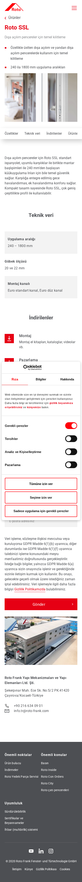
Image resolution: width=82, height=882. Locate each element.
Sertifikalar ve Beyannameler (14, 821)
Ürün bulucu (13, 763)
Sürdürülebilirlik (15, 811)
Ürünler (14, 18)
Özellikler (11, 133)
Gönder (39, 604)
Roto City (47, 783)
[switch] (71, 438)
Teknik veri (32, 133)
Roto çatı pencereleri (55, 790)
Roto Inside (48, 770)
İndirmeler (11, 770)
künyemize (34, 407)
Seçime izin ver (41, 497)
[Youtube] (31, 851)
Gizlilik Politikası (46, 869)
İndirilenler (54, 133)
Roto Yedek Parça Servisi (21, 776)
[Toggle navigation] (74, 8)
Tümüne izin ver (41, 484)
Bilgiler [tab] (41, 379)
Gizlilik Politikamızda (29, 589)
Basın (45, 763)
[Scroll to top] (75, 875)
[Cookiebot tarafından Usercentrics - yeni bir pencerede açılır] (23, 367)
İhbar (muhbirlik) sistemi (21, 829)
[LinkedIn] (41, 851)
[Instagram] (51, 851)
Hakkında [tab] (67, 379)
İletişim (16, 869)
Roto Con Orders (52, 776)
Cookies (65, 869)
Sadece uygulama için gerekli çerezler (41, 511)
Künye (29, 869)
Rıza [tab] (15, 379)
